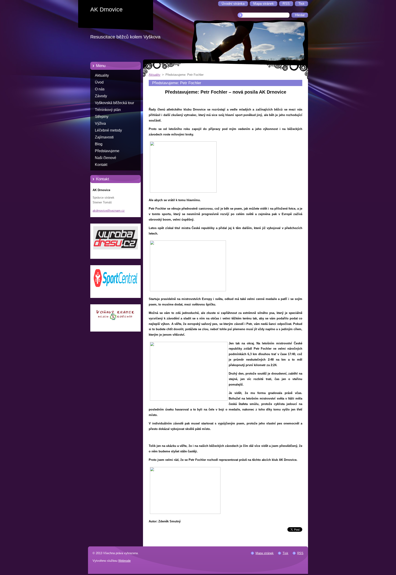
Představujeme (107, 151)
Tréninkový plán (108, 110)
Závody (101, 96)
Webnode (124, 560)
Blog (98, 144)
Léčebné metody (108, 130)
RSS (300, 553)
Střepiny (101, 117)
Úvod (99, 82)
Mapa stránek (265, 553)
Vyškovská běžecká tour (114, 103)
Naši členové (105, 158)
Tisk (285, 553)
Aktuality (102, 75)
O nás (99, 89)
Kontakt (101, 165)
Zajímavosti (104, 137)
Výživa (100, 123)
